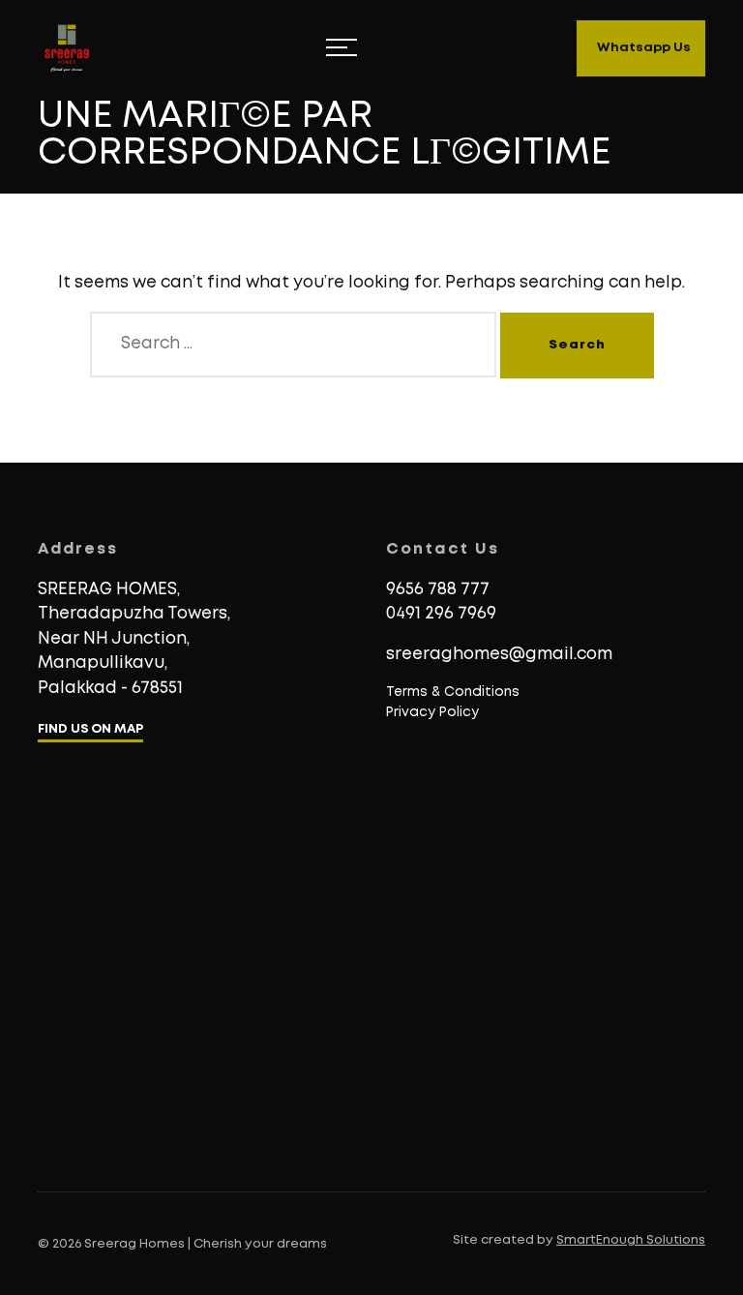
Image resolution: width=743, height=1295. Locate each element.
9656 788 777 (438, 590)
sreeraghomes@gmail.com (499, 655)
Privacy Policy (432, 712)
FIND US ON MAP (90, 729)
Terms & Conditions (453, 692)
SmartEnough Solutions (630, 1240)
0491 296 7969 (441, 614)
